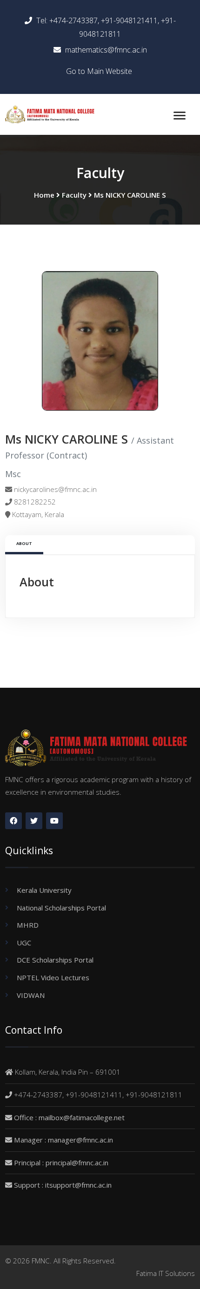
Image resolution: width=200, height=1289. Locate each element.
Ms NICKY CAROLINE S (130, 194)
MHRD (28, 925)
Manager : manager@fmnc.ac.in (63, 1139)
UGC (24, 942)
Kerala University (44, 890)
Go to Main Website (99, 71)
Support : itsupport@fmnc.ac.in (63, 1184)
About (24, 543)
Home (44, 194)
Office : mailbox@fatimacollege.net (69, 1117)
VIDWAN (31, 995)
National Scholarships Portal (61, 907)
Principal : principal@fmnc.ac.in (61, 1162)
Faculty (74, 194)
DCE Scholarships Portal (55, 959)
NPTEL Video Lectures (53, 977)
